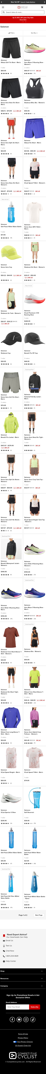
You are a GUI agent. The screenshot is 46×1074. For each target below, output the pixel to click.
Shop (2, 971)
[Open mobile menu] (3, 7)
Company (4, 986)
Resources (4, 978)
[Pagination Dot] (20, 21)
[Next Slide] (44, 2)
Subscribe (34, 1007)
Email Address (11, 1002)
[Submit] (3, 12)
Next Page (38, 915)
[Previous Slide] (1, 2)
